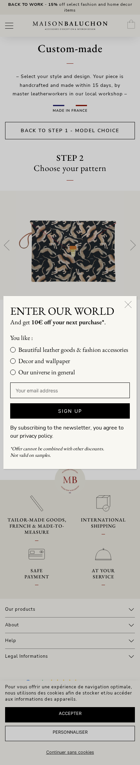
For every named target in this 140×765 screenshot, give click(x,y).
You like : (21, 337)
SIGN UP (70, 411)
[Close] (128, 304)
